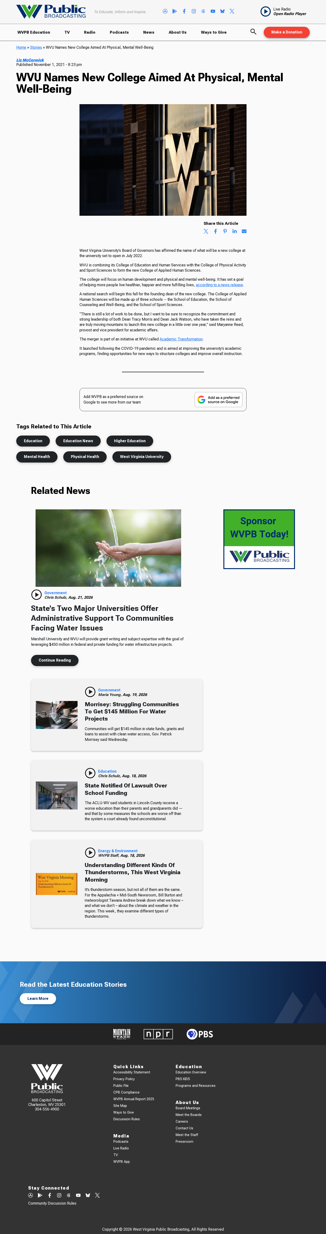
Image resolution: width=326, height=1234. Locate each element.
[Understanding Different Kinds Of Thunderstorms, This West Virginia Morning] (57, 884)
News (148, 32)
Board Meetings (188, 1108)
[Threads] (203, 11)
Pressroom (184, 1142)
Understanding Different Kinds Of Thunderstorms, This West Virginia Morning (132, 872)
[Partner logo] (121, 1034)
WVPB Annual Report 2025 (133, 1099)
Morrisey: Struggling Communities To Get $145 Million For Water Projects (132, 711)
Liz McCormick (30, 60)
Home (21, 47)
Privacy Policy (124, 1079)
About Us (178, 32)
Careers (182, 1122)
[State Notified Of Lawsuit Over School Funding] (57, 795)
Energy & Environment (118, 851)
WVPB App (121, 1162)
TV (67, 32)
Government (55, 593)
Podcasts (119, 32)
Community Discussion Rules (52, 1203)
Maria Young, (110, 694)
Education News (78, 441)
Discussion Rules (126, 1119)
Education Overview (191, 1072)
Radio (89, 32)
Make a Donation (286, 32)
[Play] (36, 594)
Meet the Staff (187, 1135)
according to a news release (219, 285)
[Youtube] (212, 11)
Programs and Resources (196, 1086)
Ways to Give (214, 32)
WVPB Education (33, 32)
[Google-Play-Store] (174, 11)
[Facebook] (184, 11)
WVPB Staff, (109, 855)
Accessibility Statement (131, 1072)
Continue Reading (55, 660)
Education (33, 441)
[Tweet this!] (206, 231)
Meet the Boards (189, 1115)
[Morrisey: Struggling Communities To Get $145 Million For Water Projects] (57, 715)
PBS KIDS (183, 1079)
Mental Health (37, 456)
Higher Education (130, 441)
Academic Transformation (181, 339)
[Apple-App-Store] (165, 11)
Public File (121, 1086)
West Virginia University (141, 456)
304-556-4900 (47, 1109)
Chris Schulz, (56, 597)
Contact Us (184, 1128)
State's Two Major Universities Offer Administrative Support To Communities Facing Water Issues (102, 618)
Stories (36, 47)
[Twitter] (232, 11)
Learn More (37, 998)
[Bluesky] (222, 11)
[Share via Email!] (244, 231)
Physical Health (85, 456)
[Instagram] (193, 11)
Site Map (120, 1106)
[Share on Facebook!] (215, 231)
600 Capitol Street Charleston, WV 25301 (47, 1102)
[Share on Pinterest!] (225, 231)
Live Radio (121, 1148)
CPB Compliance (126, 1092)
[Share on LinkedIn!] (234, 231)
